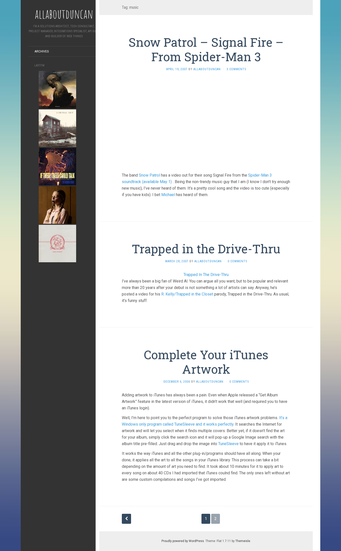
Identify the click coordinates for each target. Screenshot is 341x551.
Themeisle (242, 541)
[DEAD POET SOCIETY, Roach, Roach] (57, 205)
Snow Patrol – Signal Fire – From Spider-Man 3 (206, 49)
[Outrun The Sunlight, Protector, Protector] (57, 89)
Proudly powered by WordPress (183, 541)
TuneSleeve (228, 443)
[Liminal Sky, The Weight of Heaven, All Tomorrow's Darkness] (57, 128)
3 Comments (236, 69)
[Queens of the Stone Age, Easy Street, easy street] (57, 243)
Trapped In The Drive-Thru (206, 274)
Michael (168, 194)
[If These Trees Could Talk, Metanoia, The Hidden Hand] (57, 166)
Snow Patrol (149, 175)
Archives (41, 51)
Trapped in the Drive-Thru (206, 249)
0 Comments (237, 261)
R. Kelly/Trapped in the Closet (187, 294)
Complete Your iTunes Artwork (206, 362)
